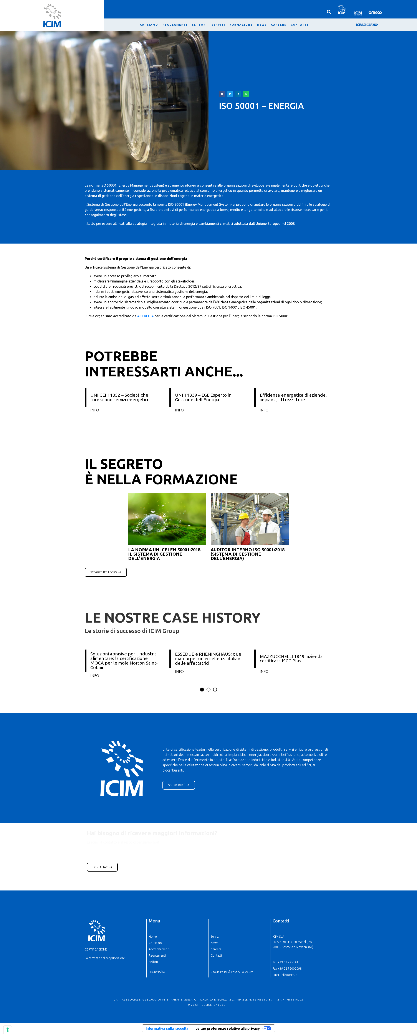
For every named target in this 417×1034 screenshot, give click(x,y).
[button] (222, 94)
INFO (94, 410)
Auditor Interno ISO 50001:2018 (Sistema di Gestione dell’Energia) (248, 554)
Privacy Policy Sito (242, 971)
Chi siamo (149, 24)
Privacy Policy (157, 971)
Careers (278, 24)
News (261, 24)
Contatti (299, 24)
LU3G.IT (223, 1004)
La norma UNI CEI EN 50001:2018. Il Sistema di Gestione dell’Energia (165, 554)
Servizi (218, 24)
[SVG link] (341, 9)
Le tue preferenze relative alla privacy (227, 1028)
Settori (199, 24)
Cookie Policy (219, 971)
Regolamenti (175, 24)
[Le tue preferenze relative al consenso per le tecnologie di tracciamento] (7, 1030)
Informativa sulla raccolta (167, 1028)
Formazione (241, 24)
